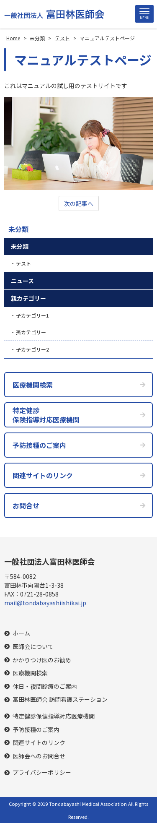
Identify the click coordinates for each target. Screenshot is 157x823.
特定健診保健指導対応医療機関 (54, 716)
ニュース (22, 280)
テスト (23, 263)
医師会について (33, 647)
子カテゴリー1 (32, 315)
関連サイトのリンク (39, 743)
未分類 (18, 229)
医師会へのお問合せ (39, 756)
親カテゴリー (28, 298)
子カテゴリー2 (32, 349)
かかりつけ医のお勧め (42, 660)
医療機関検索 (30, 673)
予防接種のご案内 (36, 730)
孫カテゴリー (31, 332)
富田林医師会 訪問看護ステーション (60, 699)
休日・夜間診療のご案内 (45, 686)
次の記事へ (78, 203)
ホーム (21, 633)
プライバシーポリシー (42, 772)
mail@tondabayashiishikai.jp (45, 603)
